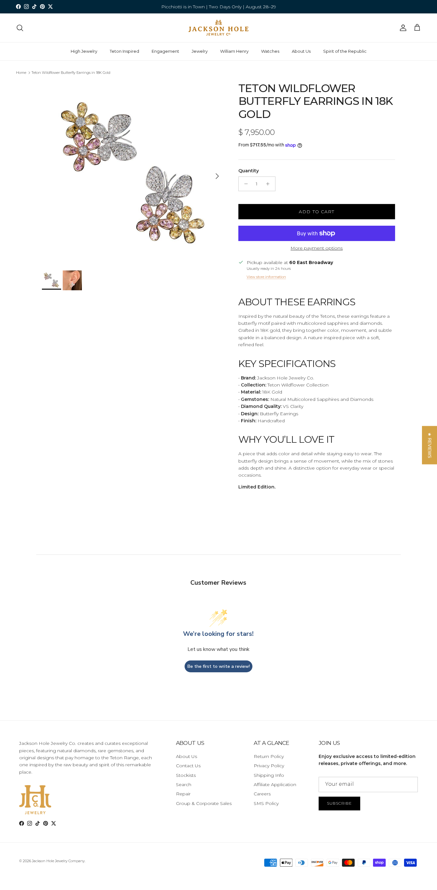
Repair (183, 794)
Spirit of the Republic (345, 51)
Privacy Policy (269, 766)
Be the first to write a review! (218, 666)
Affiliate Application (275, 784)
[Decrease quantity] (244, 184)
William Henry (234, 51)
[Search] (20, 28)
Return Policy (269, 756)
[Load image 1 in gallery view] (133, 173)
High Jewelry (84, 51)
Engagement (165, 51)
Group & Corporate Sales (204, 803)
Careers (262, 794)
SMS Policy (266, 803)
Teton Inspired (124, 51)
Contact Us (188, 766)
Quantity (248, 171)
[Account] (402, 28)
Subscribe (339, 803)
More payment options (316, 248)
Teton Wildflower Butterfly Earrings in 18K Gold (70, 72)
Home (21, 72)
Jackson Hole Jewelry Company (58, 861)
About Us (301, 51)
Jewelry (200, 51)
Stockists (186, 775)
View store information (266, 277)
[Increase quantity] (269, 184)
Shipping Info (269, 775)
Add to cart (316, 212)
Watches (270, 51)
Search (183, 784)
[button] (429, 445)
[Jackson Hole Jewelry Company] (218, 28)
